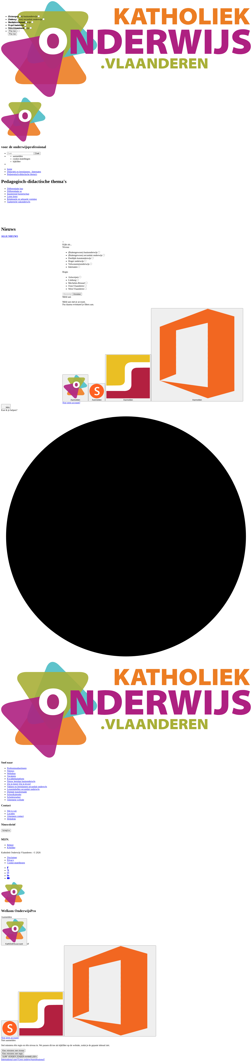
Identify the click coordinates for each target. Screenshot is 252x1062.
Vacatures (11, 776)
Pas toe (12, 34)
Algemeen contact (15, 816)
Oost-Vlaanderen (76, 286)
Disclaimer (12, 857)
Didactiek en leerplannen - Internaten (24, 171)
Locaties (11, 813)
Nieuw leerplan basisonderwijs (21, 781)
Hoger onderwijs (76, 261)
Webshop (11, 773)
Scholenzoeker (14, 797)
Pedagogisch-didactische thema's (22, 174)
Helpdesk (11, 819)
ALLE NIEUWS (9, 236)
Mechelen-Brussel (76, 283)
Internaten (72, 267)
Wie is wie (12, 811)
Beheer (10, 845)
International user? (9, 1059)
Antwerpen (73, 277)
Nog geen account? (71, 402)
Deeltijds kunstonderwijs (79, 258)
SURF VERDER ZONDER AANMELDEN (19, 1057)
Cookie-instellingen (16, 863)
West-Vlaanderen (76, 289)
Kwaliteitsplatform (15, 778)
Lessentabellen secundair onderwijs (23, 789)
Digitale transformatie (17, 792)
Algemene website (15, 799)
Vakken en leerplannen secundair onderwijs (27, 786)
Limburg (72, 280)
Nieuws (10, 771)
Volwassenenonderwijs (78, 264)
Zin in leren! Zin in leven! (19, 784)
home (9, 169)
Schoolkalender (14, 794)
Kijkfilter (11, 847)
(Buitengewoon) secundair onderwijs (85, 255)
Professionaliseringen (17, 768)
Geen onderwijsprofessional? (31, 1059)
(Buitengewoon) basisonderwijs (82, 252)
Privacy (10, 860)
